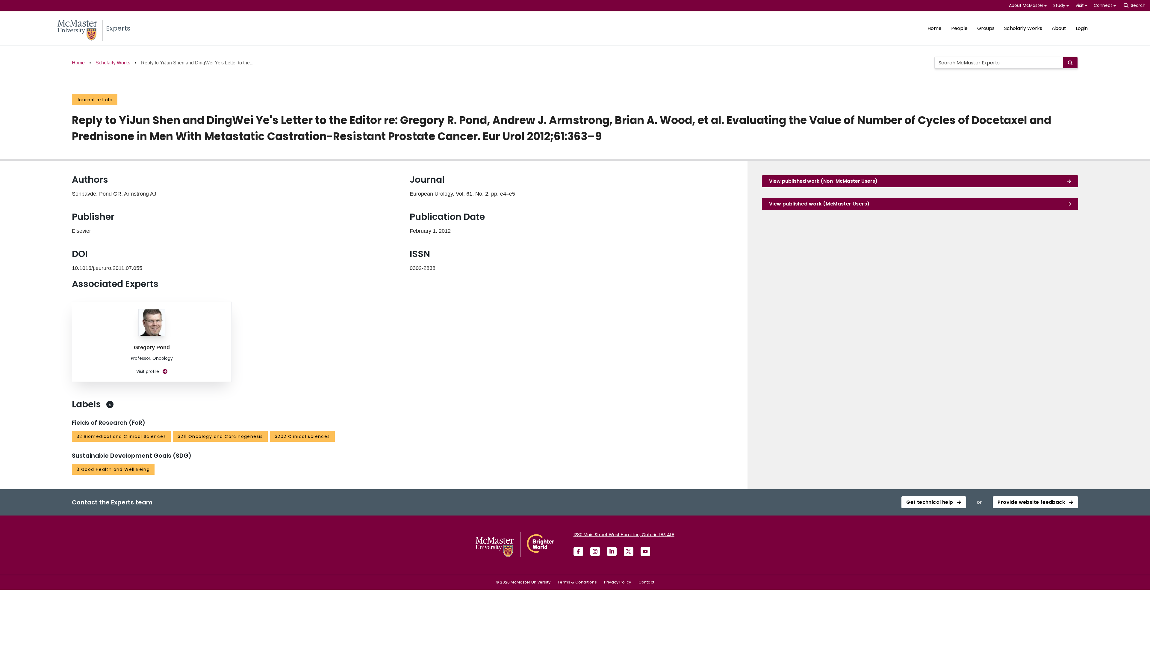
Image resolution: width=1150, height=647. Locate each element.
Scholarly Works (1023, 28)
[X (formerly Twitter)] (628, 551)
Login (1082, 28)
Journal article (95, 100)
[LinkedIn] (612, 551)
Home (934, 28)
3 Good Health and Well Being (113, 469)
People (959, 28)
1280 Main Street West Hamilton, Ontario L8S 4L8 (624, 534)
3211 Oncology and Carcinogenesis (220, 436)
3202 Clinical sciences (302, 436)
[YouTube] (645, 551)
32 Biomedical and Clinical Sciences (121, 436)
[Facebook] (578, 551)
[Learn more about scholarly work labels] (110, 404)
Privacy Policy (617, 582)
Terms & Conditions (577, 582)
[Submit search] (1070, 62)
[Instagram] (595, 551)
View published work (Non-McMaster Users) (823, 181)
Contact (646, 582)
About (1059, 28)
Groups (986, 28)
